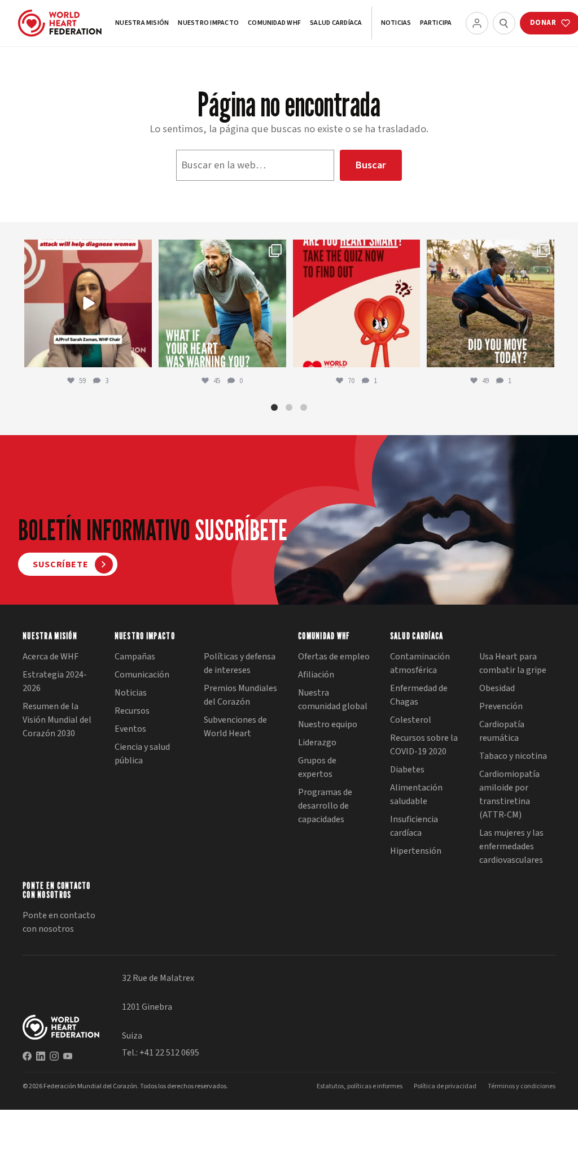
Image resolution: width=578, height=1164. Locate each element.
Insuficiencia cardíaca (414, 826)
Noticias (396, 23)
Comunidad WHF (274, 23)
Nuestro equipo (327, 724)
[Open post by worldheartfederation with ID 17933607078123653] (357, 303)
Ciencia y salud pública (142, 754)
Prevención (501, 706)
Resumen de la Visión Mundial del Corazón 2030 (57, 720)
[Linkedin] (40, 1056)
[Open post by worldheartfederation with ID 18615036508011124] (88, 303)
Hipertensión (415, 851)
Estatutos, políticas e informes (359, 1086)
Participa (436, 23)
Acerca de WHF (50, 656)
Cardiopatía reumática (501, 731)
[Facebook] (27, 1056)
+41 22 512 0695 (169, 1052)
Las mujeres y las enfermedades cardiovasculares (511, 846)
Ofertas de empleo (334, 656)
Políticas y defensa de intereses (239, 663)
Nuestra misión (142, 23)
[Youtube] (67, 1056)
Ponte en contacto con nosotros (59, 922)
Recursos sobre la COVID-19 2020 (424, 745)
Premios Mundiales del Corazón (240, 695)
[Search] (504, 23)
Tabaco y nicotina (513, 756)
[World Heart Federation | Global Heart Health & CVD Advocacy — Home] (60, 23)
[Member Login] (477, 23)
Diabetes (407, 769)
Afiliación (316, 674)
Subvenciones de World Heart (235, 727)
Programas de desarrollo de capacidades (325, 806)
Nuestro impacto (208, 23)
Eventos (130, 729)
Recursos (132, 711)
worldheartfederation (87, 249)
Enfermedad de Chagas (419, 695)
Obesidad (497, 688)
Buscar (370, 165)
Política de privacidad (445, 1086)
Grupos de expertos (317, 767)
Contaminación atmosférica (420, 663)
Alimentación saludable (416, 794)
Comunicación (142, 674)
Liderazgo (317, 742)
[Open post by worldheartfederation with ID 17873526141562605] (490, 303)
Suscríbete (60, 564)
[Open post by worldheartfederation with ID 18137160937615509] (222, 303)
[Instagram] (54, 1056)
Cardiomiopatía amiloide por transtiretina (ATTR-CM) (509, 794)
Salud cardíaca (336, 23)
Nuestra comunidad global (332, 700)
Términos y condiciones (521, 1086)
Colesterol (410, 720)
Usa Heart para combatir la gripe (512, 663)
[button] (274, 407)
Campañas (135, 656)
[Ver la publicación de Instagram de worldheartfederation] (142, 356)
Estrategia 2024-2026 (55, 681)
